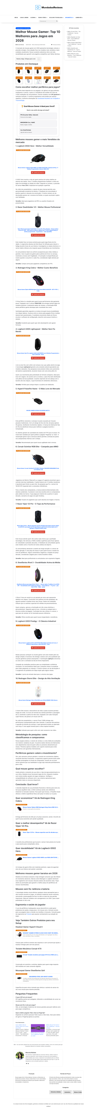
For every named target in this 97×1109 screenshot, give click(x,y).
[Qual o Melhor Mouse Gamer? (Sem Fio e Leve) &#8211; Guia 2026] (23, 1030)
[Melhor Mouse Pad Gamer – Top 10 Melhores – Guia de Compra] (54, 1030)
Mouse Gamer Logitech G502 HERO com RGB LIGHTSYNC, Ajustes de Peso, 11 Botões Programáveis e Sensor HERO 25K (38, 168)
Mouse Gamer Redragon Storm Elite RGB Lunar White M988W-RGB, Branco (38, 700)
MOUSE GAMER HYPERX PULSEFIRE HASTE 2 (38, 410)
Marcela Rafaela (20, 44)
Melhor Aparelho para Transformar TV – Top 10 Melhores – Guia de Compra (74, 50)
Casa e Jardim (24, 17)
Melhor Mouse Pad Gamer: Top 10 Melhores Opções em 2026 (37, 1034)
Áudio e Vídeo (42, 17)
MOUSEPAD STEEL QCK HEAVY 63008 (41, 976)
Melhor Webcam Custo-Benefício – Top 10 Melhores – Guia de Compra (74, 55)
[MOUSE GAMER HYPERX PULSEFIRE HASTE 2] (38, 401)
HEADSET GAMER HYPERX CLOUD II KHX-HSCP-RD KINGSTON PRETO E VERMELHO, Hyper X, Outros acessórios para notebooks (41, 933)
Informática (69, 17)
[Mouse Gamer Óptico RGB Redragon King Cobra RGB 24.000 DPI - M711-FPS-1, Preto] (38, 280)
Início (16, 17)
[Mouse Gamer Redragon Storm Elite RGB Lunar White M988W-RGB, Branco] (38, 691)
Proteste (29, 914)
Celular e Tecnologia (55, 17)
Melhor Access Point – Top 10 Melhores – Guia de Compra (73, 33)
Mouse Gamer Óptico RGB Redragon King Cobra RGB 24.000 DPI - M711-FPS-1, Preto (38, 290)
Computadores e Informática (23, 28)
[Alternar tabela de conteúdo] (38, 59)
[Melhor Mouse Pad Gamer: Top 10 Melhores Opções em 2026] (38, 1028)
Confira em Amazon (39, 172)
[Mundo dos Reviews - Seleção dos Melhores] (48, 7)
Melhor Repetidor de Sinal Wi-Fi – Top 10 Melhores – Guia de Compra (73, 38)
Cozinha (32, 17)
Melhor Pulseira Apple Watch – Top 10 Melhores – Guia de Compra (74, 44)
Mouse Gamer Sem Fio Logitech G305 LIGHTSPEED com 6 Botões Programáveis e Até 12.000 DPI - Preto (38, 353)
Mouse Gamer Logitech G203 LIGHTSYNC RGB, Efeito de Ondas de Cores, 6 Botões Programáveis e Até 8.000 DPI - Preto (38, 643)
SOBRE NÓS (79, 17)
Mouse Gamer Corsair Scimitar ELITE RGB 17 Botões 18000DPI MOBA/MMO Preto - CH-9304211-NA (38, 469)
